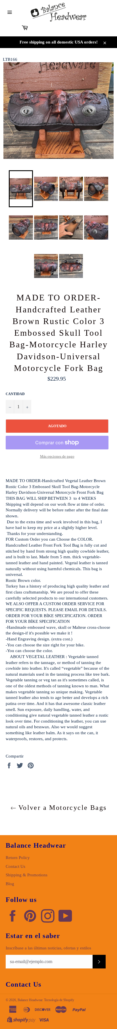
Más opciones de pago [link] (57, 456)
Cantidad (15, 394)
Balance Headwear (30, 1000)
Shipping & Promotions (26, 875)
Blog (10, 883)
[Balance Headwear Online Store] (58, 12)
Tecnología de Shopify (59, 1000)
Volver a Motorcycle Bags (61, 807)
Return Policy (18, 857)
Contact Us (15, 866)
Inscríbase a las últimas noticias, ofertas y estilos (48, 948)
